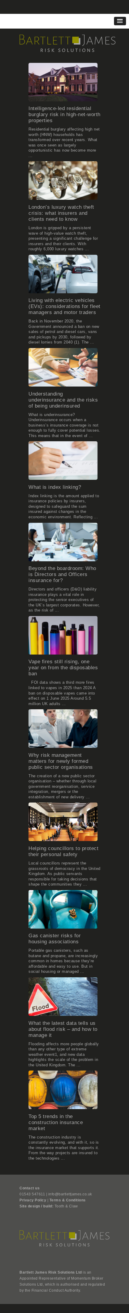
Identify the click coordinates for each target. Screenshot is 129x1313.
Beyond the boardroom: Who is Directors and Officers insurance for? (62, 574)
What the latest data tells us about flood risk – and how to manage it (63, 1029)
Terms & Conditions (68, 1200)
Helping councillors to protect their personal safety (63, 851)
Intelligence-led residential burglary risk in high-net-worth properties (64, 114)
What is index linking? (54, 487)
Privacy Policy (33, 1200)
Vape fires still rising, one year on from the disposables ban (63, 668)
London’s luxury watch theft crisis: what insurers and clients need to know (61, 213)
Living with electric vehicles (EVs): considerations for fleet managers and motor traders (64, 306)
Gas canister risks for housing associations (54, 939)
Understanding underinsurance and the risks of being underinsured (63, 400)
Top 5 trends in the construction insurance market (55, 1122)
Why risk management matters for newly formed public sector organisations (60, 761)
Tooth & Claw (66, 1206)
